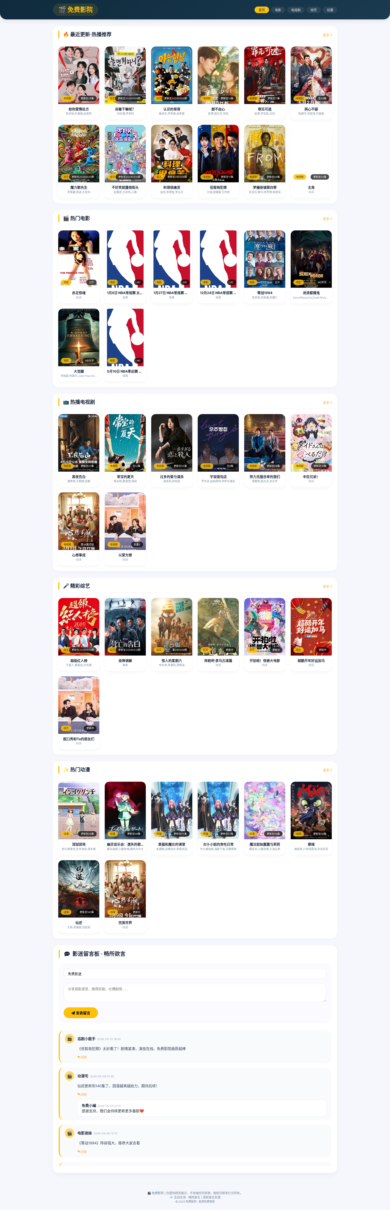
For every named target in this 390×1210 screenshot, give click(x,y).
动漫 (330, 10)
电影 (278, 10)
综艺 (314, 10)
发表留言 (82, 1013)
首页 (262, 10)
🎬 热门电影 (76, 218)
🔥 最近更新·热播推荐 (87, 34)
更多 (326, 35)
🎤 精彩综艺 (76, 586)
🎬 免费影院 (75, 10)
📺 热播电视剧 (79, 402)
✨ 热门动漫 (76, 769)
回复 (83, 1057)
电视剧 (296, 10)
